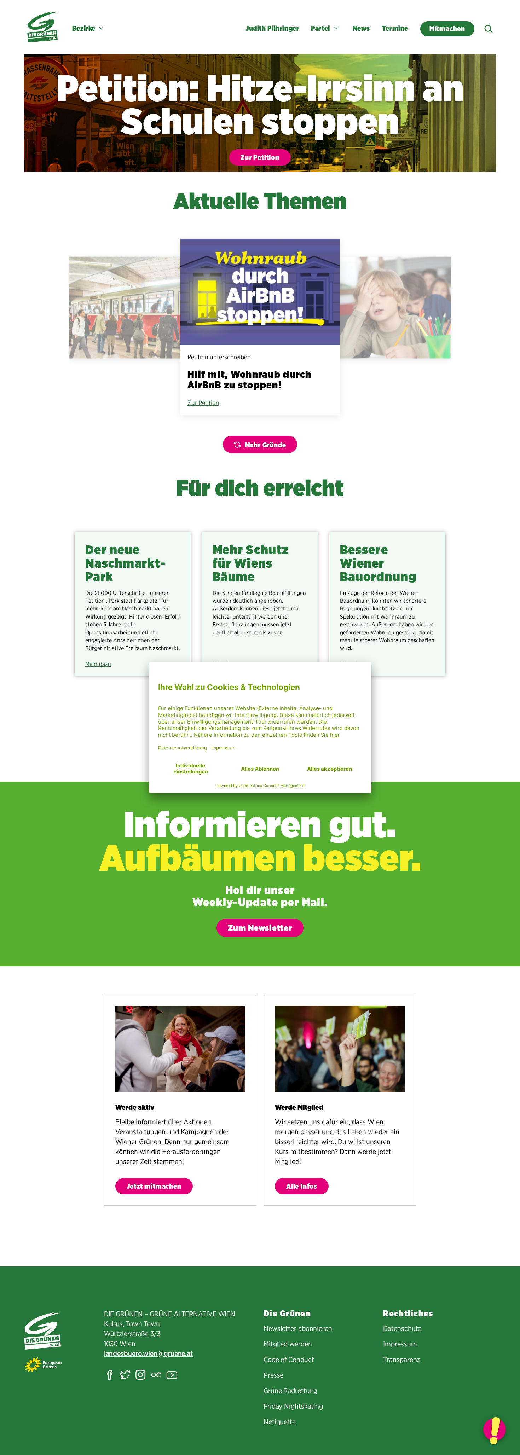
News (361, 28)
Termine (395, 28)
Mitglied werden (288, 1344)
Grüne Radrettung (290, 1390)
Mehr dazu (98, 664)
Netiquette (280, 1422)
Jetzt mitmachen (154, 1186)
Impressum (400, 1344)
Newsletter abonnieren (298, 1328)
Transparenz (401, 1359)
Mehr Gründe (265, 445)
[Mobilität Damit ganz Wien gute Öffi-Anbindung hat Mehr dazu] (132, 308)
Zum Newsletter (260, 928)
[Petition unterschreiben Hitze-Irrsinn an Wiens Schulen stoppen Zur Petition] (387, 308)
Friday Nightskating (293, 1406)
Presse (273, 1375)
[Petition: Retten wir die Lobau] (494, 1429)
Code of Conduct (289, 1359)
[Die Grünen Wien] (42, 27)
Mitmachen (447, 29)
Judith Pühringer (272, 28)
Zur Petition (260, 157)
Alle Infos (301, 1186)
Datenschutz (402, 1328)
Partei (320, 28)
